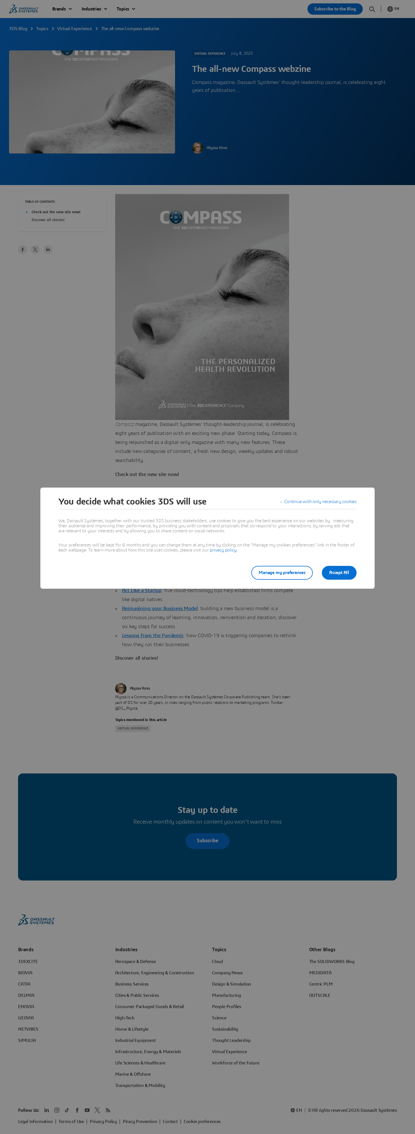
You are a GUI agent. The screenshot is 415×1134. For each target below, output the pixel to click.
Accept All (339, 572)
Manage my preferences (282, 572)
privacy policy (223, 550)
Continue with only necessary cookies (320, 501)
